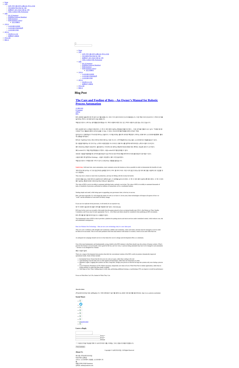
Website (102, 339)
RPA (77, 114)
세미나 (6, 32)
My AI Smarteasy (13, 15)
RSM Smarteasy (13, 19)
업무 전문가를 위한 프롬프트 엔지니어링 (21, 6)
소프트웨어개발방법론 (15, 28)
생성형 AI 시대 (13, 34)
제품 (5, 13)
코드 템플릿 (16, 22)
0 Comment (79, 110)
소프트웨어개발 (13, 30)
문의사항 (7, 38)
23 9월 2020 (79, 108)
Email (102, 338)
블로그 (6, 40)
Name (102, 336)
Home (6, 2)
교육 (5, 4)
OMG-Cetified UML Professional (18, 12)
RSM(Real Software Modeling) (17, 17)
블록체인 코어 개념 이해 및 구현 (19, 10)
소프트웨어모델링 (14, 26)
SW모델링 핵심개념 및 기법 (17, 8)
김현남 (78, 112)
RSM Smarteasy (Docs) (15, 20)
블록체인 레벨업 (13, 36)
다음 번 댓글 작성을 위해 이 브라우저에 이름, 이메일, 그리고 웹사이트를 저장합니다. (106, 343)
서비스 (6, 24)
